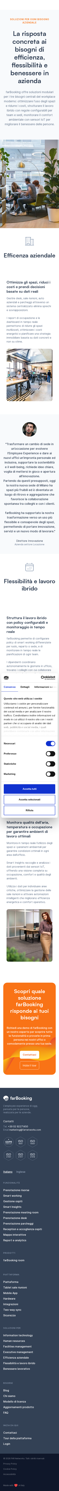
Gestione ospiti (12, 1201)
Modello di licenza (14, 1401)
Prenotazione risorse (16, 1190)
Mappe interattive (14, 1234)
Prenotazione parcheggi (18, 1223)
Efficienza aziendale (16, 1357)
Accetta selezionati (29, 799)
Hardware (9, 1298)
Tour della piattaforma (17, 1438)
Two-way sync (12, 1309)
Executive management (18, 1352)
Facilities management (17, 1346)
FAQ (5, 1412)
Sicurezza (9, 1315)
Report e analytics (14, 1240)
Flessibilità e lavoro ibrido (19, 1363)
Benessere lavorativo (16, 1368)
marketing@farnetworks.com (25, 1129)
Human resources (14, 1341)
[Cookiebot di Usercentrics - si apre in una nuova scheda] (41, 678)
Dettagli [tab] (25, 687)
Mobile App (10, 1293)
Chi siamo (9, 1396)
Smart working (12, 1195)
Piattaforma (10, 1282)
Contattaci (29, 1054)
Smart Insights (12, 1206)
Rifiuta (29, 810)
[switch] (50, 753)
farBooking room (13, 1260)
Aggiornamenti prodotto (18, 1407)
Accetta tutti (30, 788)
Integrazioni (10, 1304)
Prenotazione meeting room (21, 1212)
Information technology (18, 1335)
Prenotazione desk (15, 1218)
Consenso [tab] (10, 687)
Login (6, 1443)
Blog (6, 1390)
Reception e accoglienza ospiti (22, 1229)
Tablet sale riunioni (15, 1287)
